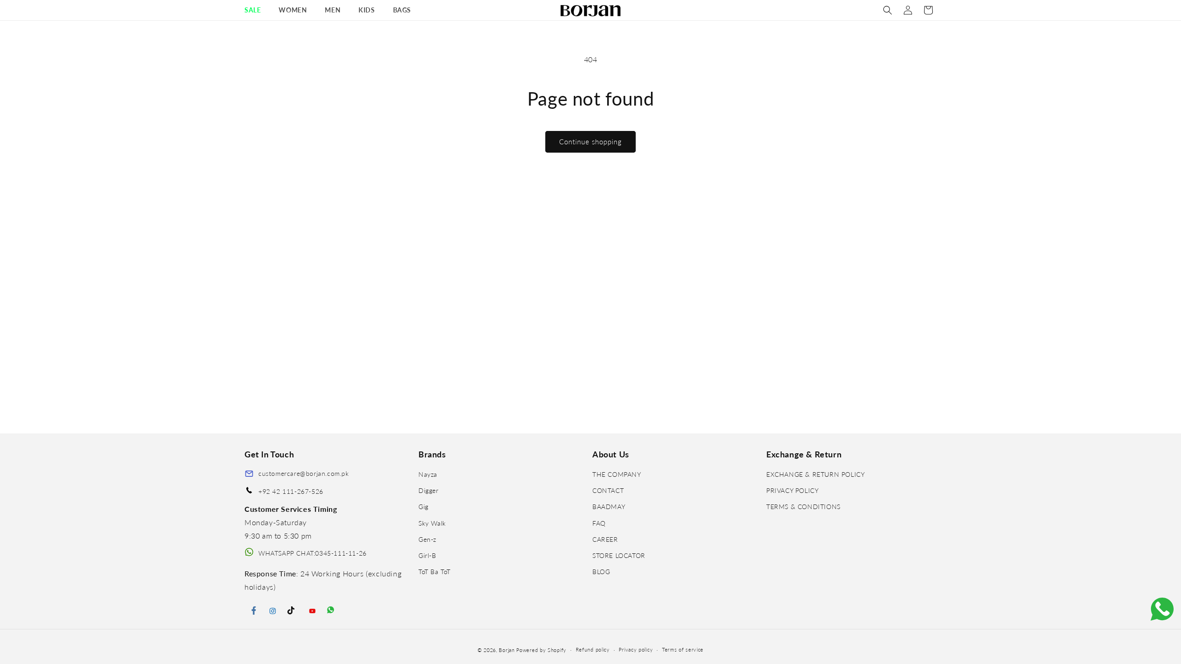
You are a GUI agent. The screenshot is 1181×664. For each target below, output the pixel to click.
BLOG (601, 571)
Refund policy (593, 649)
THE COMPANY (616, 474)
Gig (423, 506)
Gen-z (427, 539)
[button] (256, 10)
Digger (428, 490)
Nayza (427, 474)
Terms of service (683, 649)
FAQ (599, 523)
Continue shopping (590, 141)
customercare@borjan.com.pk (303, 473)
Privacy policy (636, 649)
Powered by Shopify (541, 650)
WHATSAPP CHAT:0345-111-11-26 (312, 553)
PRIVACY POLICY (792, 490)
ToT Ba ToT (434, 571)
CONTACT (608, 490)
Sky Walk (432, 523)
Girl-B (427, 555)
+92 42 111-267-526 (290, 491)
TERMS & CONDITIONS (803, 506)
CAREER (605, 539)
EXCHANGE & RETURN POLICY (815, 474)
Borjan (506, 650)
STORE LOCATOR (618, 555)
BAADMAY (608, 506)
